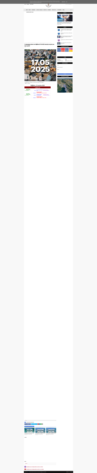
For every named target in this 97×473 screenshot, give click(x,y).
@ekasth (26, 463)
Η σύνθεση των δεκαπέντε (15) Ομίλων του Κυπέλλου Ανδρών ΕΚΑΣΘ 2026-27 (66, 33)
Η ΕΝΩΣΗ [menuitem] (29, 9)
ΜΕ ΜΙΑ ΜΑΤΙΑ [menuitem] (33, 9)
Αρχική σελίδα (58, 59)
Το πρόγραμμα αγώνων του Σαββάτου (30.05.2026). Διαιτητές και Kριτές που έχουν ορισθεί (51, 433)
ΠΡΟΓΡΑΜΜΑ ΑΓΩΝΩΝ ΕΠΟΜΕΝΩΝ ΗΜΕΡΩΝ (30, 422)
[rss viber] (71, 51)
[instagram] (71, 49)
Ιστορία (66, 59)
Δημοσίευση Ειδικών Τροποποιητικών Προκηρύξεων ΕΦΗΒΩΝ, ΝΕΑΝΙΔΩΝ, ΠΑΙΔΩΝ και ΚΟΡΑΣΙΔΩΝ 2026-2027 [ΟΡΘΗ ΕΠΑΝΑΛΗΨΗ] (66, 37)
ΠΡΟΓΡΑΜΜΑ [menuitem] (49, 9)
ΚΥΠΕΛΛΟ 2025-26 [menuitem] (54, 9)
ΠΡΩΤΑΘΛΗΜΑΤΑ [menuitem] (59, 9)
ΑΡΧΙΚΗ (25, 4)
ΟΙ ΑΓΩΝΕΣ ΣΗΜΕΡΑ (31, 4)
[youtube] (69, 4)
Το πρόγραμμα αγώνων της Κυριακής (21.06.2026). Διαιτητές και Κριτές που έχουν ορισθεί (29, 433)
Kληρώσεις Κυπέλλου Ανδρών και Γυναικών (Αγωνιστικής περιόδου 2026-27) (66, 43)
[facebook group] (71, 4)
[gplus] (70, 4)
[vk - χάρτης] (67, 51)
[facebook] (59, 49)
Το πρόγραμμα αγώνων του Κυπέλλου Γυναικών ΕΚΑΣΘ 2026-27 (67, 39)
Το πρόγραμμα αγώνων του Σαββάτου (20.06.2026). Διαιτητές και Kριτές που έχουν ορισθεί (40, 433)
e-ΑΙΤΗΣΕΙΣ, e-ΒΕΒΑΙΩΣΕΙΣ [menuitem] (39, 9)
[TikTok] (59, 53)
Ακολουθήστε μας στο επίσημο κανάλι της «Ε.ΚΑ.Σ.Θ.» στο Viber (34, 466)
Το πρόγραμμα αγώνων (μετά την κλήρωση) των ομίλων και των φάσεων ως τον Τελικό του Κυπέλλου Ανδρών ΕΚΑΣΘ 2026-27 (66, 30)
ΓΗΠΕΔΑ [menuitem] (63, 9)
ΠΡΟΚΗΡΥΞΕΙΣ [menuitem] (45, 9)
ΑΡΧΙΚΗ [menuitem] (27, 9)
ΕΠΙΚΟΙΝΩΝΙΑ (28, 4)
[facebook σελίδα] (59, 51)
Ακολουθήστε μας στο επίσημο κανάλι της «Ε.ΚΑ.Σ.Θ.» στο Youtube (35, 469)
